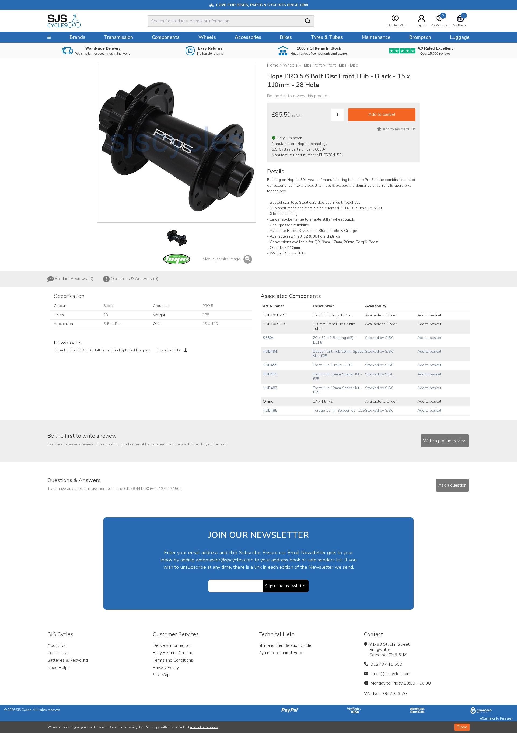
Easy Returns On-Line (173, 653)
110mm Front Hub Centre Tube (334, 326)
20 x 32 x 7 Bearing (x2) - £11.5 (334, 340)
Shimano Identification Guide (284, 645)
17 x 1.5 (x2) (323, 401)
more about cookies (204, 727)
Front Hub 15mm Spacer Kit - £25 (337, 376)
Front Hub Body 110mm (333, 315)
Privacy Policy (166, 668)
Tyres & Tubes (327, 37)
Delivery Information (171, 645)
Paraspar (506, 719)
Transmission (118, 37)
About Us (56, 645)
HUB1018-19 (274, 315)
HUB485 (270, 410)
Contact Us (57, 653)
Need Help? (58, 668)
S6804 (268, 337)
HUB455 (270, 365)
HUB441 (270, 374)
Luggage (460, 37)
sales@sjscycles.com (391, 674)
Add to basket (429, 315)
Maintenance (376, 37)
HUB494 (270, 351)
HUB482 (270, 387)
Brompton (420, 37)
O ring (268, 401)
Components (166, 37)
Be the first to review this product (297, 95)
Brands (77, 37)
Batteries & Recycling (67, 660)
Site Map (161, 675)
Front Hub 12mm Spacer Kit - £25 (337, 390)
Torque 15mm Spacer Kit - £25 (339, 410)
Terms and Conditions (173, 660)
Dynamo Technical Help (280, 653)
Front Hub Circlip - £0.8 (332, 365)
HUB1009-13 (274, 324)
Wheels (207, 37)
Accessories (248, 37)
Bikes (286, 37)
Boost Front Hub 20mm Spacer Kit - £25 (339, 354)
